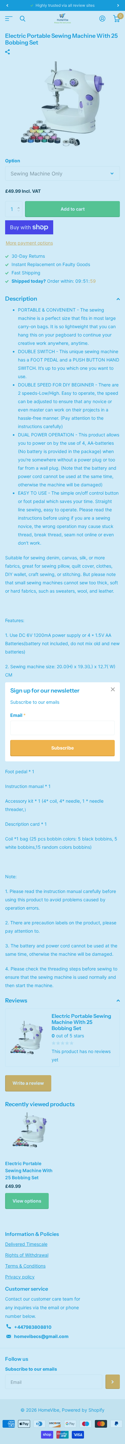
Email (18, 715)
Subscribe (62, 748)
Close (113, 689)
